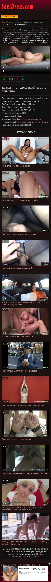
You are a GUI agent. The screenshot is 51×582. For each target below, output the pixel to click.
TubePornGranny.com (12, 37)
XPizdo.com (44, 29)
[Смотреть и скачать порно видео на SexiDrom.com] (17, 6)
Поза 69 (27, 125)
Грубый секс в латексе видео (27, 119)
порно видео (42, 43)
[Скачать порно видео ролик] (22, 79)
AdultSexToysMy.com (26, 33)
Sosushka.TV (18, 556)
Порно (39, 554)
